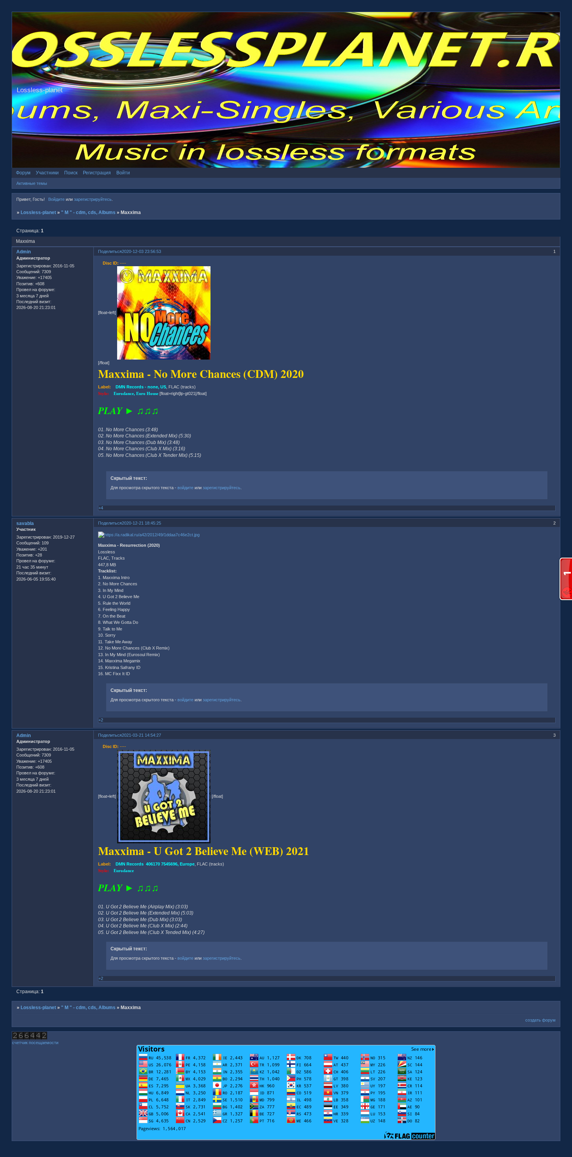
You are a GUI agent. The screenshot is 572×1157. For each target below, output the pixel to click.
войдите (185, 487)
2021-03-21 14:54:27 (141, 735)
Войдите (56, 199)
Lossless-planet (38, 212)
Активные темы (31, 183)
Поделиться (110, 251)
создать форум (540, 1020)
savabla (25, 523)
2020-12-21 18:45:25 (141, 523)
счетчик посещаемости (35, 1042)
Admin (23, 252)
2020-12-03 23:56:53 (141, 251)
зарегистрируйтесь (93, 199)
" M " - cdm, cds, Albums (88, 212)
